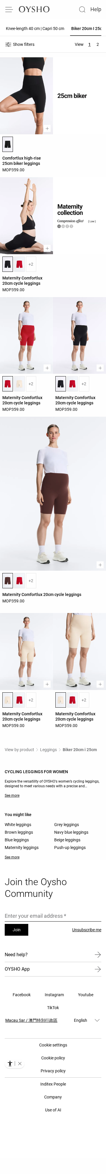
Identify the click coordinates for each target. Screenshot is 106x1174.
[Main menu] (9, 9)
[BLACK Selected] (7, 144)
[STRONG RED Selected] (7, 383)
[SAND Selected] (7, 700)
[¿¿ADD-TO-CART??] (47, 128)
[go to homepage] (34, 9)
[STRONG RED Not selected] (19, 264)
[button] (19, 1063)
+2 (31, 264)
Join (17, 929)
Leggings (48, 749)
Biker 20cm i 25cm (80, 749)
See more (12, 795)
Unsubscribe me (86, 929)
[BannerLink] (79, 215)
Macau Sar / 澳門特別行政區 (31, 1020)
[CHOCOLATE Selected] (7, 580)
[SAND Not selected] (19, 383)
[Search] (82, 9)
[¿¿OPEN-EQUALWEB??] (14, 1063)
